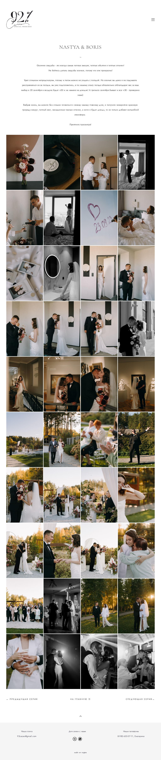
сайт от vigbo (80, 752)
